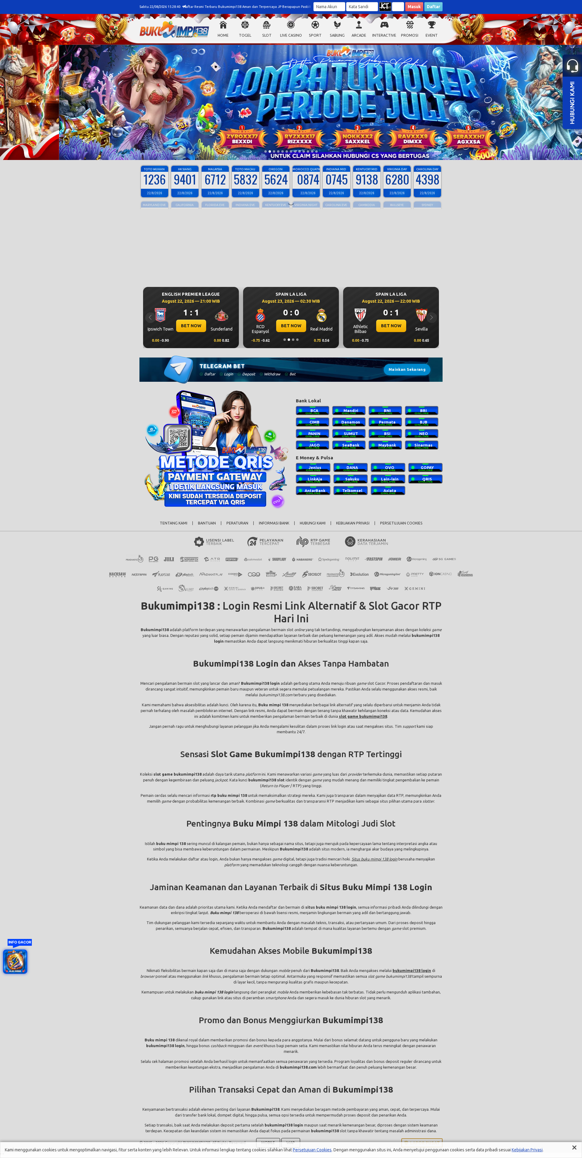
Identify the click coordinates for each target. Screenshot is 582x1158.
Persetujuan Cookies (312, 1149)
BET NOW (191, 325)
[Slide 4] (278, 151)
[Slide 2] (270, 151)
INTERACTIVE (384, 35)
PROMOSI (409, 35)
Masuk (414, 6)
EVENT (432, 35)
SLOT (267, 35)
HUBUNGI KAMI (313, 523)
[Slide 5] (282, 151)
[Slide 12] (312, 151)
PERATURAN (237, 523)
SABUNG (337, 35)
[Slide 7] (291, 151)
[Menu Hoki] (15, 962)
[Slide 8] (295, 151)
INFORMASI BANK (274, 523)
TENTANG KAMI (173, 523)
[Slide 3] (274, 151)
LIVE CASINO (291, 35)
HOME (223, 35)
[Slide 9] (299, 151)
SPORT (315, 35)
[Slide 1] (265, 151)
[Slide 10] (304, 151)
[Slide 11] (308, 151)
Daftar (433, 6)
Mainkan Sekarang (407, 369)
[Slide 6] (287, 151)
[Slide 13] (316, 151)
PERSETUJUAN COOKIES (401, 523)
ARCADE (359, 35)
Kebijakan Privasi (527, 1149)
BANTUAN (207, 523)
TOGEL (245, 35)
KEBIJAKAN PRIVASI (353, 523)
